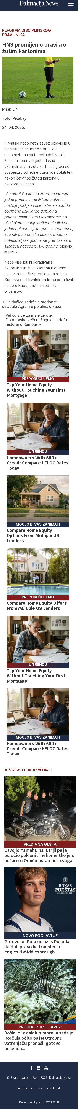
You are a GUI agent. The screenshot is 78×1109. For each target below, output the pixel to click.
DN (15, 109)
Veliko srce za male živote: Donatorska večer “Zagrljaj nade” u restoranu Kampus (36, 320)
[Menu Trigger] (71, 5)
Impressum (26, 1088)
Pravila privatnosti (48, 1088)
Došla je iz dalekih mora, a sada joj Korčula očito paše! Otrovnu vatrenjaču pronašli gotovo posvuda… (39, 1040)
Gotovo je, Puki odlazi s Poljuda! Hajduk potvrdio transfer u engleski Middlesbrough (37, 947)
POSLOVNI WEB (49, 1102)
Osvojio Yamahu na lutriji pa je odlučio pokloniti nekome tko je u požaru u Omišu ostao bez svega (39, 855)
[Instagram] (38, 1068)
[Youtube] (46, 1068)
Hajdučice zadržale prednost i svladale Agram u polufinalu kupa (31, 304)
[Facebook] (31, 1068)
